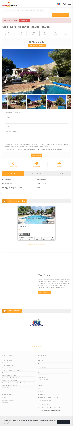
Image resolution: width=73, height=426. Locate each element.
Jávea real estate (6, 363)
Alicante (15, 11)
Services (4, 397)
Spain (11, 11)
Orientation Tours (42, 383)
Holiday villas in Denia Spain (9, 380)
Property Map (6, 387)
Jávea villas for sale (7, 360)
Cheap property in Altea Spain (10, 370)
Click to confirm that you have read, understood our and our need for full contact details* (35, 149)
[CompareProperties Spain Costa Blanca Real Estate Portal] (9, 3)
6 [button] (38, 245)
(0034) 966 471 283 (45, 401)
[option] (36, 71)
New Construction (43, 369)
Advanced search (24, 20)
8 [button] (42, 245)
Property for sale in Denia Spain (10, 377)
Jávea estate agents (7, 365)
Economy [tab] (60, 173)
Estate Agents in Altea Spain (10, 372)
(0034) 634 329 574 (45, 404)
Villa (28, 11)
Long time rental (42, 367)
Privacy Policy (39, 149)
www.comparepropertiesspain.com (50, 410)
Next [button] (68, 71)
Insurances (5, 402)
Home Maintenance (7, 405)
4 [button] (35, 245)
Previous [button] (4, 71)
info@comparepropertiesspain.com (50, 407)
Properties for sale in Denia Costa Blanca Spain (15, 382)
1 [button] (29, 245)
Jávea (20, 11)
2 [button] (31, 245)
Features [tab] (13, 173)
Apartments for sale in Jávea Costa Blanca (13, 358)
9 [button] (44, 245)
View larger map (44, 292)
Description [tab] (36, 173)
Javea (24, 11)
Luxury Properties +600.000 (9, 385)
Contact (40, 385)
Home (6, 11)
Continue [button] (64, 422)
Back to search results (60, 15)
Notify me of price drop (36, 46)
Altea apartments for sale (9, 375)
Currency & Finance (7, 400)
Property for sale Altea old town (10, 368)
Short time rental (42, 374)
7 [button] (40, 245)
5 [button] (36, 245)
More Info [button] (6, 423)
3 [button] (33, 245)
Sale (31, 11)
